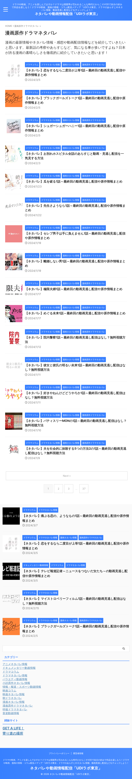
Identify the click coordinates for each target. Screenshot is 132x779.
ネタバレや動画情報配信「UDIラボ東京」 (67, 14)
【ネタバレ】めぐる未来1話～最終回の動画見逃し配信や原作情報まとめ (75, 313)
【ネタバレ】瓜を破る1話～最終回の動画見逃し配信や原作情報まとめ (73, 181)
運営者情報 (78, 753)
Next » (67, 475)
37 (84, 488)
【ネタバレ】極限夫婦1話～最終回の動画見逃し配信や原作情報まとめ (73, 289)
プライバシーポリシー (59, 753)
